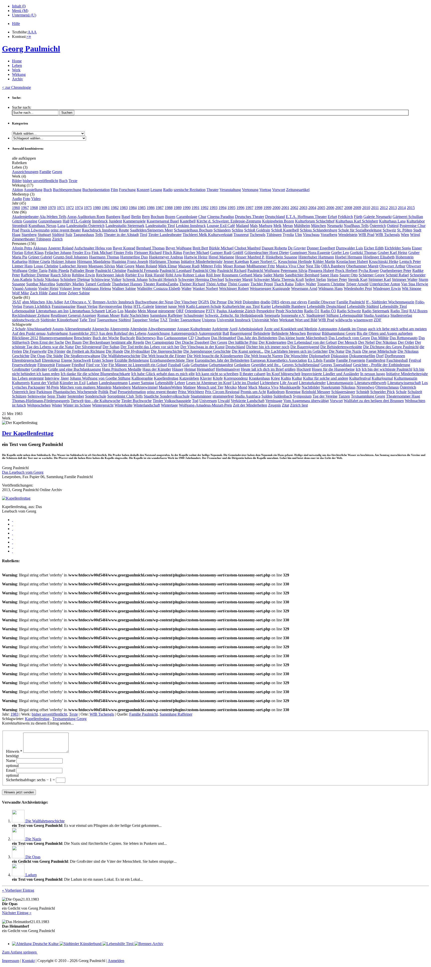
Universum (208, 401)
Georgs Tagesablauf (336, 365)
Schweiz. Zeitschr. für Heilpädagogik (234, 315)
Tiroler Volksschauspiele (172, 401)
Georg (57, 172)
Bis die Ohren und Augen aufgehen (385, 333)
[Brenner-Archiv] (148, 944)
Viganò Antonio (24, 288)
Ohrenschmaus (387, 387)
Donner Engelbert (321, 248)
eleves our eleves (293, 302)
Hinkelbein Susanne (281, 257)
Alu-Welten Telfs (52, 217)
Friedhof (78, 365)
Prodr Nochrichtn (289, 311)
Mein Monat (147, 311)
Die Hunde (114, 351)
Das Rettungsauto (404, 338)
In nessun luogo (372, 374)
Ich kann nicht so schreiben (217, 374)
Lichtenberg (269, 383)
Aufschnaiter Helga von (93, 248)
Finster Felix (123, 252)
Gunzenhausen (50, 221)
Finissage (63, 365)
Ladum (92, 383)
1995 (231, 208)
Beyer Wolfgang (179, 248)
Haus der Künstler (156, 369)
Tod (195, 401)
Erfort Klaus (34, 252)
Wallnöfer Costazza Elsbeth (158, 288)
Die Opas (37, 356)
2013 (393, 208)
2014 (402, 208)
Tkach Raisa (284, 284)
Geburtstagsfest (221, 365)
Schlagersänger (343, 392)
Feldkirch (345, 217)
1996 (240, 208)
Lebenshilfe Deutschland (326, 306)
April (233, 329)
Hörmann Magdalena (93, 261)
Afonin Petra (22, 248)
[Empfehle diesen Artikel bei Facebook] (12, 520)
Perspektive (265, 311)
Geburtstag (199, 365)
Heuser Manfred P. (250, 257)
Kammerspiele (134, 221)
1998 (258, 208)
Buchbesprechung (67, 190)
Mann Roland (146, 266)
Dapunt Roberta (274, 248)
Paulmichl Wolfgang (263, 270)
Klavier (206, 378)
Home (17, 61)
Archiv (17, 79)
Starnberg (29, 234)
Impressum (10, 961)
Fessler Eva (81, 252)
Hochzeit (304, 369)
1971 (61, 208)
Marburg (265, 225)
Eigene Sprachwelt (76, 360)
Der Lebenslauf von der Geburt (312, 342)
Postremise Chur (413, 225)
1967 (25, 208)
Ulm (298, 234)
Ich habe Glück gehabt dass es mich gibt (163, 374)
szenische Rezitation (190, 190)
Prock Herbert (346, 270)
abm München (33, 302)
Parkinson (44, 392)
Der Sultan (111, 347)
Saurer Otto (348, 275)
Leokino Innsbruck (191, 225)
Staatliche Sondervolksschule (167, 396)
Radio (168, 190)
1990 (187, 208)
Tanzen (344, 396)
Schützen (19, 396)
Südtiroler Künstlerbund (59, 320)
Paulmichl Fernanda (143, 270)
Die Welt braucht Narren (263, 356)
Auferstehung (57, 333)
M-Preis (52, 387)
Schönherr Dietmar (75, 279)
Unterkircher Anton (384, 284)
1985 (142, 208)
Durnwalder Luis (349, 248)
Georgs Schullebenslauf (301, 365)
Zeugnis (274, 405)
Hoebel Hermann (348, 257)
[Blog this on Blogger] (12, 546)
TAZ (164, 320)
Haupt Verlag (87, 306)
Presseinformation (132, 392)
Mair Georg (125, 266)
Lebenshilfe (164, 383)
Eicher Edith (374, 248)
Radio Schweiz (349, 311)
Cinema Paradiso (220, 217)
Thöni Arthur (216, 284)
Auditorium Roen (91, 217)
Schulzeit (415, 392)
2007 (339, 208)
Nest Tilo (313, 266)
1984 (133, 208)
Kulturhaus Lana (392, 221)
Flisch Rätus (172, 252)
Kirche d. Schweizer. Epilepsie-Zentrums (229, 221)
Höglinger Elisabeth (379, 257)
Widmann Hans (330, 288)
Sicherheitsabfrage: (21, 780)
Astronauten (327, 329)
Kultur (297, 378)
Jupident (115, 221)
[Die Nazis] (18, 839)
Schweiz (389, 230)
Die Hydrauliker (137, 351)
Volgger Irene (70, 288)
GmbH (237, 252)
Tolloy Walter (305, 284)
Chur (202, 217)
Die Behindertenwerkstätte (341, 347)
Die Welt (235, 302)
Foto (26, 199)
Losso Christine (46, 266)
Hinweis (14, 751)
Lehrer (180, 383)
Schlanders (222, 230)
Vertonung (250, 190)
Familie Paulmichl (350, 302)
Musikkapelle (290, 387)
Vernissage (273, 401)
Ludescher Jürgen (73, 266)
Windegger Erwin (387, 288)
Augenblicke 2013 (83, 333)
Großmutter (21, 369)
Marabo (130, 311)
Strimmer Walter (405, 279)
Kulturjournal (382, 378)
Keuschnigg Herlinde (295, 261)
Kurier (266, 306)
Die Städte (54, 356)
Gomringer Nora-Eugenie (310, 252)
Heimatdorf (206, 369)
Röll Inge (213, 275)
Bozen (170, 217)
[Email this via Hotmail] (12, 542)
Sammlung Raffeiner (166, 315)
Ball (225, 333)
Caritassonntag (175, 338)
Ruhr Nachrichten (135, 315)
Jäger (65, 378)
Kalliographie (142, 378)
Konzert (143, 190)
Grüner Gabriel (40, 257)
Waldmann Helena (96, 288)
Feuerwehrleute (24, 365)
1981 (106, 208)
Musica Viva (268, 387)
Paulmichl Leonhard (176, 270)
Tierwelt (77, 401)
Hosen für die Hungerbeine (333, 369)
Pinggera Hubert (321, 270)
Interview (52, 378)
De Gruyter (297, 248)
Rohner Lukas (194, 275)
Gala (186, 365)
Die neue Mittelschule (379, 351)
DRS (275, 302)
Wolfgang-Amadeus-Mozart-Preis (205, 405)
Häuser (177, 369)
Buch (63, 181)
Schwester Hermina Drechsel (201, 279)
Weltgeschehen (39, 405)
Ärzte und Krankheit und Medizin (290, 329)
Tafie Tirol (87, 320)
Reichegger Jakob (110, 275)
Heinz (127, 306)
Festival (415, 360)
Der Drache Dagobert (192, 342)
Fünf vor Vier (97, 365)
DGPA (203, 302)
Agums (58, 329)
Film (114, 190)
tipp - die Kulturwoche (102, 401)
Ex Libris (315, 360)
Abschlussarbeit (38, 329)
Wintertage (169, 405)
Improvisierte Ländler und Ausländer (330, 374)
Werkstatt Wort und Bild (298, 320)
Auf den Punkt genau (29, 333)
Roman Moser (108, 315)
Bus (160, 338)
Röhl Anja (173, 275)
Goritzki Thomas (363, 252)
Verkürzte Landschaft (247, 401)
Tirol (143, 234)
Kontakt (28, 961)
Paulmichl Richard (231, 270)
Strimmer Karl (379, 279)
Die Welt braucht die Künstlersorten (215, 356)
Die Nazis (353, 351)
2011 (375, 208)
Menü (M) (20, 10)
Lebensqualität (23, 311)
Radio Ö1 (312, 311)
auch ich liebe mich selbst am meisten (397, 329)
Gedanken (242, 365)
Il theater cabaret (252, 374)
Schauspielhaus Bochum (193, 230)
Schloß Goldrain (257, 230)
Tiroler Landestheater (165, 234)
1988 (169, 208)
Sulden (266, 396)
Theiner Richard (192, 284)
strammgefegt (223, 396)
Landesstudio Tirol (160, 225)
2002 (294, 208)
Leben (17, 65)
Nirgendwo (365, 387)
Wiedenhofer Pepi (358, 288)
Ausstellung (33, 190)
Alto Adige (54, 302)
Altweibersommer (162, 329)
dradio (265, 302)
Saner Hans (329, 275)
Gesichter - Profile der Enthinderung (381, 365)
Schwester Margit (239, 279)
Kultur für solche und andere (325, 378)
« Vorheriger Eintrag (18, 890)
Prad (15, 230)
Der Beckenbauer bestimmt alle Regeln (113, 342)
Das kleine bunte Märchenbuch (302, 338)
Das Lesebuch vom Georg (349, 338)
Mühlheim (302, 225)
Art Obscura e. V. (78, 302)
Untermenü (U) (24, 15)
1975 (88, 208)
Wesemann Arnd (304, 288)
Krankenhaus (259, 378)
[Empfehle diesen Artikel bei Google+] (12, 529)
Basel (125, 217)
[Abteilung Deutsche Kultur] (36, 944)
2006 (330, 208)
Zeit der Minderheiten (250, 405)
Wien (405, 234)
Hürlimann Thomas (164, 261)
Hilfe (16, 23)
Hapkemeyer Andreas (166, 257)
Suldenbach (282, 396)
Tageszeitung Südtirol (114, 320)
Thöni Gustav (238, 284)
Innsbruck (100, 221)
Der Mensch (347, 342)
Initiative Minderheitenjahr (201, 261)
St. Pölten (404, 230)
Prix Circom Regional (222, 392)
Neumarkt (335, 225)
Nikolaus (348, 387)
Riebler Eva (134, 275)
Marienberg (121, 387)
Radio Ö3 (328, 311)
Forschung (127, 190)
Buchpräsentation (96, 190)
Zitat (285, 405)
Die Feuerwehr (35, 351)
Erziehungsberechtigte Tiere (172, 360)
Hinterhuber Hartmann (316, 257)
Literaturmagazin (340, 383)
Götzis (17, 221)
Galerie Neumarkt (377, 217)
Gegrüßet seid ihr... (266, 365)
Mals (254, 225)
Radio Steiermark (375, 311)
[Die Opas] (18, 857)
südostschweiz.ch (25, 320)
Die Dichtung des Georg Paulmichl (391, 347)
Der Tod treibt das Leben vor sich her (149, 347)
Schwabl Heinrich (163, 279)
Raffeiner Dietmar (35, 275)
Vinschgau (311, 234)
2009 (357, 208)
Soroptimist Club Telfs (125, 396)
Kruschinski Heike (383, 261)
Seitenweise (36, 396)
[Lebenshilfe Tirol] (118, 944)
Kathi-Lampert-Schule (203, 306)
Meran (288, 225)
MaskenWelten (170, 387)
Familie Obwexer (321, 302)
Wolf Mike (20, 293)
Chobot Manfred (247, 248)
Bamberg (113, 217)
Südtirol (58, 234)
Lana (61, 225)
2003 (303, 208)
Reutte (124, 230)
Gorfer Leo (340, 252)
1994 (222, 208)
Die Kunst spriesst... (247, 351)
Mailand (242, 225)
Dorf (380, 356)
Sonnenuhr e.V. (293, 315)
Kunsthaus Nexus (42, 225)
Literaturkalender (312, 383)
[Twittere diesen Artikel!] (12, 524)
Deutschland (275, 217)
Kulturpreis (21, 383)
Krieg (275, 378)
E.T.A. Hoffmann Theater (306, 217)
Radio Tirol (399, 311)
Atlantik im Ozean (352, 329)
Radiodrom (276, 392)
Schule (401, 392)
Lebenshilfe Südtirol (363, 306)
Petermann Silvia (294, 270)
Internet (161, 306)
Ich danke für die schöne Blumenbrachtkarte (95, 374)
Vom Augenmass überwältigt (306, 401)
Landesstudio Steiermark (125, 225)
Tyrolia (288, 234)
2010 (366, 208)
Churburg (202, 338)
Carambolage (186, 217)
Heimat (190, 369)
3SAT (16, 302)
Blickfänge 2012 (25, 338)
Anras (72, 217)
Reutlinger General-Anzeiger (73, 315)
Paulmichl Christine (110, 270)
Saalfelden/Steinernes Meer (151, 230)
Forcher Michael (196, 252)
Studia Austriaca (376, 315)
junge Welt (176, 306)
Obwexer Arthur (392, 266)
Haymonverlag (110, 306)
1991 (196, 208)
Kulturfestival (360, 378)
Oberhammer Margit (362, 266)
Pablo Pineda (58, 270)
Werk (16, 70)
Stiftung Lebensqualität (344, 315)
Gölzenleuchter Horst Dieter (266, 252)
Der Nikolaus (386, 342)
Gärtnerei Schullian (408, 217)
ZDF (377, 320)
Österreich (378, 225)
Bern (146, 217)
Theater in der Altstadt (121, 234)
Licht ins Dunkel (245, 383)
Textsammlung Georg (368, 396)
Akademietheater (25, 217)
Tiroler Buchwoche (136, 401)
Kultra (286, 378)
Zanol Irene (58, 293)
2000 (276, 208)
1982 (115, 208)
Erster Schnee (102, 360)
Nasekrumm (330, 387)
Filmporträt (46, 365)
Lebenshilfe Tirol (393, 306)
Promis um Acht (253, 392)
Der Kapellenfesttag (27, 433)
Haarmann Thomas (104, 257)
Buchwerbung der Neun (154, 302)
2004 (312, 208)
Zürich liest (299, 405)
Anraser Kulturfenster (194, 329)
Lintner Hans (22, 266)
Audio (17, 199)
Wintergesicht (102, 405)
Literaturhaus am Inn (52, 311)
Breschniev (83, 338)
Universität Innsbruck (234, 320)
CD (191, 338)
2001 (285, 208)
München (318, 225)
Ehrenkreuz (51, 360)
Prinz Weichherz (191, 392)
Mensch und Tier (210, 387)
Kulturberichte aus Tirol (241, 306)
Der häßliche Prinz (243, 342)
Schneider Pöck (382, 392)
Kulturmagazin (405, 378)
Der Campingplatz (159, 342)
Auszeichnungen (25, 172)
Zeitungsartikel (298, 190)
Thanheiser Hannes (127, 284)
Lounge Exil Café (221, 225)
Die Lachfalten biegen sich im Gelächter (296, 351)
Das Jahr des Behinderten (257, 338)
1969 (43, 208)
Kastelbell (188, 221)
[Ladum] (18, 875)
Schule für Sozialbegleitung (360, 230)
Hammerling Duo (134, 257)
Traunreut (241, 234)
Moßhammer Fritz (260, 266)
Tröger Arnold (357, 284)
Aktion (17, 190)
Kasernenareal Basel (163, 221)
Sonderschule (95, 396)
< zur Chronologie (16, 87)
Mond (242, 387)
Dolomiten (251, 302)
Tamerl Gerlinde (98, 284)
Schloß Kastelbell (285, 230)
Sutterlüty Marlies (70, 284)
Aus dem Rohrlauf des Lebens (122, 333)
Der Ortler (406, 342)
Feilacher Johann (58, 252)
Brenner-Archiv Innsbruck (113, 302)
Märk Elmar (167, 266)
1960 (16, 208)
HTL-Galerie (80, 221)
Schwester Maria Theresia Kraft (279, 279)
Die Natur (336, 351)
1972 (70, 208)
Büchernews (146, 338)
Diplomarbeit (319, 356)
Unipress (209, 320)
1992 (205, 208)
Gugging (30, 221)
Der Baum (73, 342)
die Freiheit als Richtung (85, 351)
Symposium (302, 396)
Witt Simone (411, 288)
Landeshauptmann (113, 383)
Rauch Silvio (60, 275)
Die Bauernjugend (304, 347)
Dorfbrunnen (395, 356)
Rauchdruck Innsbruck (100, 230)
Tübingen (274, 234)
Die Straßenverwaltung (82, 356)
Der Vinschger (185, 302)
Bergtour (314, 333)
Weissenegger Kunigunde (270, 288)
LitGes (111, 311)
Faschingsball (397, 360)
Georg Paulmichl (31, 48)
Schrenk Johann (135, 279)
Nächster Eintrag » (16, 913)
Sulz (68, 234)
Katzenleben (189, 378)
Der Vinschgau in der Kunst (202, 347)
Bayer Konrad (124, 248)
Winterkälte (123, 405)
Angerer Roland (60, 248)
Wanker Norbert (205, 288)
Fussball (174, 365)
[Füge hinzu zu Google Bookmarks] (12, 533)
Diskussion (339, 356)
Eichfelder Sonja (398, 248)
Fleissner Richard (148, 252)
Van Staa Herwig (414, 284)
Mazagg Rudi (189, 266)
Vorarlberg (329, 234)
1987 (160, 208)
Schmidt (362, 392)
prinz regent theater (66, 230)
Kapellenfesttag (166, 378)
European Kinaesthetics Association (278, 360)
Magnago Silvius (101, 266)
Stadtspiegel (315, 315)
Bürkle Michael (221, 248)
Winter (57, 405)
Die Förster (56, 351)
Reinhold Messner (316, 392)
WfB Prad (366, 234)
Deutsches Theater (249, 217)
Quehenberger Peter (395, 270)
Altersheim (138, 329)
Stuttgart (44, 234)
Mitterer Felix (211, 266)
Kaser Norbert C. (263, 261)
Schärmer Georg (372, 275)
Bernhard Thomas (150, 248)
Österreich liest (23, 392)
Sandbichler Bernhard (302, 275)
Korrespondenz (236, 378)
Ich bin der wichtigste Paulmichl (387, 369)
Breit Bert (200, 248)
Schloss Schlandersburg (318, 230)
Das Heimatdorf (223, 338)
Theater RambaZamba (160, 284)
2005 (321, 208)
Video (36, 199)
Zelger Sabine (79, 293)
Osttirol (393, 225)
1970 (52, 208)
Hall (66, 221)
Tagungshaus (83, 234)
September (75, 396)
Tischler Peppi (261, 284)
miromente (166, 311)
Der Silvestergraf (88, 347)
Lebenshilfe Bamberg (289, 306)
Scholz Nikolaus (46, 279)
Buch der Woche (106, 338)
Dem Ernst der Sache (47, 342)
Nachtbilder (311, 387)
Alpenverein (119, 329)
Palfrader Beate (82, 270)
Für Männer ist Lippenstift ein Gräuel (137, 365)
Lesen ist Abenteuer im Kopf (208, 383)
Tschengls (257, 234)
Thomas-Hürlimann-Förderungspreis (41, 401)
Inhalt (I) (19, 6)
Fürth (358, 217)
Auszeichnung (158, 333)
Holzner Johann (63, 261)
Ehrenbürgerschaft (26, 360)
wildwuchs (343, 320)
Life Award (289, 383)
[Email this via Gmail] (12, 538)
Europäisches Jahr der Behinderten (222, 360)
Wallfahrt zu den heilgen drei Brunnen (374, 401)
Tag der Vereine (325, 396)
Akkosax (40, 248)
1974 (79, 208)
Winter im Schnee (77, 405)
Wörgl (415, 234)
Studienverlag (401, 315)
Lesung (156, 190)
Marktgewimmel (145, 387)
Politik (103, 392)
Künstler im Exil (73, 383)
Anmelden (116, 961)
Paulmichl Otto (204, 270)
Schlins (237, 230)
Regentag (293, 392)
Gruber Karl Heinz (392, 252)
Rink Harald (154, 275)
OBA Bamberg (333, 266)
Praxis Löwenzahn (35, 230)
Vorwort (278, 190)
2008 (348, 208)
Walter (186, 288)
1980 (97, 208)
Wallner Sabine (124, 288)
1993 (213, 208)
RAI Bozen (418, 311)
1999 (267, 208)
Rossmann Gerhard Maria (242, 275)
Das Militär (380, 338)
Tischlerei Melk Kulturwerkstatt (207, 234)
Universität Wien (265, 320)
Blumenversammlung (56, 338)
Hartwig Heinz (196, 257)
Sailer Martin (273, 275)
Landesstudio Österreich (85, 225)
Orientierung (195, 311)
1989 (178, 208)
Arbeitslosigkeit (250, 329)
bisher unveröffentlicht (40, 181)
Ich (358, 369)
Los (120, 311)
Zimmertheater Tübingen (31, 239)
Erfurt (332, 217)
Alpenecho (100, 329)
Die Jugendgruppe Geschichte (207, 351)
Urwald (224, 401)
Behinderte (261, 333)
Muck (252, 387)
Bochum (157, 217)
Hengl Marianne (221, 257)
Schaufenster (194, 315)
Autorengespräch (184, 333)
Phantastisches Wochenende (75, 392)
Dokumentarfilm (362, 356)
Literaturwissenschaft (404, 383)
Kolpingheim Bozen (278, 221)
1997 (249, 208)
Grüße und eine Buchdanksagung (74, 369)
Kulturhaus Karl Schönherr (356, 221)
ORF (180, 311)
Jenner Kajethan (236, 261)
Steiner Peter (337, 279)
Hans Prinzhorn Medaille (121, 369)
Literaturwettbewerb (370, 383)
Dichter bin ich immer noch (267, 347)
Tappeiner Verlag (145, 320)
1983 (124, 208)
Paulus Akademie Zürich (235, 311)
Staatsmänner (201, 396)
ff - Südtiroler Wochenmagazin (390, 302)
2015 (411, 208)
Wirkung (19, 74)
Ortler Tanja (37, 270)
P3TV (211, 311)
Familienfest (375, 360)
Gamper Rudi (220, 252)
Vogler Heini (48, 288)
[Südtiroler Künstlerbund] (81, 944)
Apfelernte (220, 329)
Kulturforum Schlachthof (314, 221)
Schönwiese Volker (106, 279)
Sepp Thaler (56, 396)
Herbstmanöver (228, 369)
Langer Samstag (141, 383)
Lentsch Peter (410, 261)
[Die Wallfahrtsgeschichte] (18, 821)
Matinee (189, 387)
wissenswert (363, 320)
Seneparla (272, 315)
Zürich (57, 239)
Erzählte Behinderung (131, 360)
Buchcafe (127, 338)
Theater (212, 190)
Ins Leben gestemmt (28, 378)
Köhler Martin (324, 261)
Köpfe (218, 378)
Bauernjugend (241, 333)
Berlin (136, 217)
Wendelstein (347, 234)
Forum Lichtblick (37, 306)
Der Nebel (366, 342)
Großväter (39, 369)
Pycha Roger (368, 270)
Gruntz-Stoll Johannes (70, 257)
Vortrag (265, 190)
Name (11, 760)
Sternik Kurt (357, 279)
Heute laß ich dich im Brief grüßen (268, 369)
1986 (151, 208)
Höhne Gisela (39, 261)
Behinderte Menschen (288, 333)
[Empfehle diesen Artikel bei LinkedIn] (12, 551)
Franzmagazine (64, 306)
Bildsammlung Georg (339, 333)
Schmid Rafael (397, 275)
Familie (45, 172)
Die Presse (218, 302)
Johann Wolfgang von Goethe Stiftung (100, 378)
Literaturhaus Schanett (87, 311)
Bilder (17, 181)
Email (11, 770)
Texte (73, 181)
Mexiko (230, 387)
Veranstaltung (230, 190)
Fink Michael (102, 252)
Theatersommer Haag (403, 396)
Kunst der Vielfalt (45, 383)
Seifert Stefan (315, 279)
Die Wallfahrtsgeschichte (120, 356)
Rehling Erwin (83, 275)
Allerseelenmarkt (77, 329)
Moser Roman (234, 266)
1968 (34, 208)
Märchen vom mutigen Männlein (85, 387)
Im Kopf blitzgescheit (283, 374)
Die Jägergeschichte (166, 351)
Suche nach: (21, 107)
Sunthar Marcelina (40, 284)
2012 (384, 208)
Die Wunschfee (296, 356)
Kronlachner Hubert (352, 261)
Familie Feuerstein (350, 360)
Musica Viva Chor (290, 266)
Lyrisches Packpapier (28, 387)
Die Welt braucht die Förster (163, 356)
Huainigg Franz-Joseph (129, 261)
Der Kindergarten (272, 342)
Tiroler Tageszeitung (185, 320)
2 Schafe (19, 329)
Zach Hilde (39, 293)
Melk (277, 225)
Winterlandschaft (146, 405)
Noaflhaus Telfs (356, 225)
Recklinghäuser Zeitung (31, 315)
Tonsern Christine (331, 284)
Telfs (99, 234)
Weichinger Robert (234, 288)
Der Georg (218, 342)
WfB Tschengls (387, 234)
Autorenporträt (209, 333)
